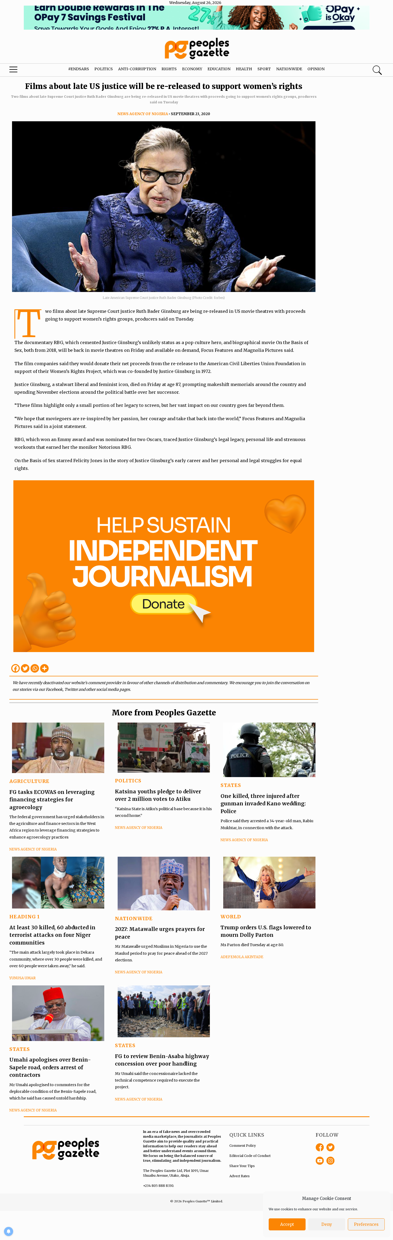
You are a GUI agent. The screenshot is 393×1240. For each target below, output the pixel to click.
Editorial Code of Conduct (250, 1156)
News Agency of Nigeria (142, 114)
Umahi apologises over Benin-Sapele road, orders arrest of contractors (50, 1067)
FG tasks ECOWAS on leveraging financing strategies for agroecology (52, 799)
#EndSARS (78, 69)
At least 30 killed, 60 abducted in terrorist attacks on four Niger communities (52, 935)
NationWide (134, 918)
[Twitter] (25, 668)
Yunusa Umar (22, 978)
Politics (103, 69)
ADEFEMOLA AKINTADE (242, 957)
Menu (21, 70)
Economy (192, 69)
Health (244, 69)
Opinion (316, 69)
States (231, 785)
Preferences (366, 1224)
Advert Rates (239, 1176)
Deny (326, 1224)
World (231, 917)
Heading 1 (24, 917)
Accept (287, 1224)
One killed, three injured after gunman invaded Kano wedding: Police (263, 803)
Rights (169, 69)
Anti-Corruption (137, 69)
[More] (44, 668)
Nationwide (289, 69)
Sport (264, 69)
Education (218, 69)
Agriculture (29, 781)
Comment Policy (242, 1146)
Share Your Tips (242, 1166)
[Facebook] (15, 668)
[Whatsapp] (34, 668)
